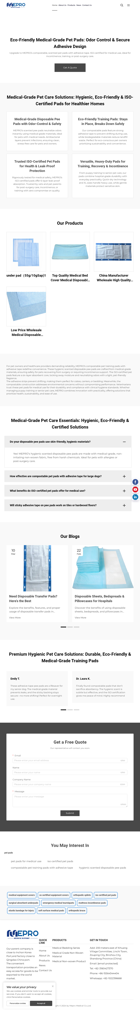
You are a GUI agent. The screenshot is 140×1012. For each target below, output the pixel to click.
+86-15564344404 (108, 973)
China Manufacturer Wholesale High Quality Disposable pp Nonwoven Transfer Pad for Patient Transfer (113, 278)
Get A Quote (70, 67)
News (78, 5)
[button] (63, 627)
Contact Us (87, 5)
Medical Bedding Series (66, 948)
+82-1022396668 (112, 978)
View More (15, 617)
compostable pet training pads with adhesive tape (42, 867)
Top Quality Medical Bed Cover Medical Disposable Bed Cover (70, 278)
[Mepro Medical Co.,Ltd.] (16, 5)
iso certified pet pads (60, 861)
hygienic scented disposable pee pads (102, 867)
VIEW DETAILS (26, 251)
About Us (62, 5)
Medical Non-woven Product (69, 961)
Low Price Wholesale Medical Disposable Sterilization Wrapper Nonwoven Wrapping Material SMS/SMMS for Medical (26, 332)
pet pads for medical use (26, 861)
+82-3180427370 (103, 968)
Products (71, 5)
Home (54, 5)
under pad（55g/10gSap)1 (26, 275)
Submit (70, 813)
